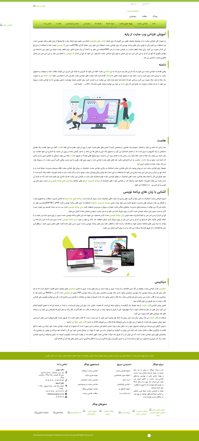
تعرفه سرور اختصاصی (122, 375)
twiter (154, 436)
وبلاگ (154, 16)
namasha (145, 436)
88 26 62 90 (60, 391)
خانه (154, 23)
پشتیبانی (132, 16)
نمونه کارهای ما (125, 389)
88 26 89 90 (50, 391)
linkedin (159, 436)
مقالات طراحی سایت (91, 393)
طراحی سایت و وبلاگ (90, 370)
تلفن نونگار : (143, 11)
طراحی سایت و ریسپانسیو (88, 384)
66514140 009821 (132, 11)
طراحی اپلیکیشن (72, 23)
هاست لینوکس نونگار (90, 389)
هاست (58, 23)
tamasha (149, 436)
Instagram (164, 436)
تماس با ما (47, 23)
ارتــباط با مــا (125, 393)
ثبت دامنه (127, 379)
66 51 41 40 (50, 380)
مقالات (144, 16)
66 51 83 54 (59, 380)
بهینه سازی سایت (125, 23)
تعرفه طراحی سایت (123, 370)
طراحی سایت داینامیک (90, 379)
